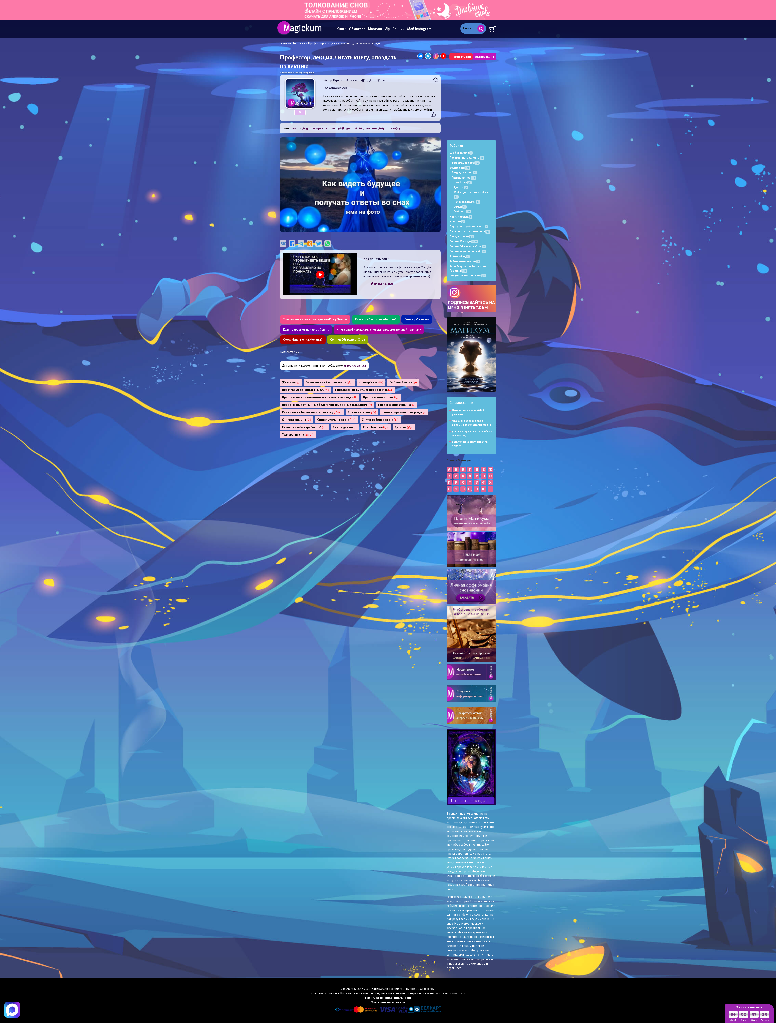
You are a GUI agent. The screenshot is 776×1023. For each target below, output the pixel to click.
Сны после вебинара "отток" (304, 427)
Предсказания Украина (396, 404)
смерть (301, 128)
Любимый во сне (403, 382)
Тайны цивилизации (464, 261)
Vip (387, 29)
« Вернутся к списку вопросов (297, 72)
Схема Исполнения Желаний (303, 339)
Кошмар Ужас (371, 382)
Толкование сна (298, 434)
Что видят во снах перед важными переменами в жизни (471, 423)
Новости (457, 221)
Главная (285, 43)
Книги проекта (460, 216)
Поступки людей (466, 201)
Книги (341, 29)
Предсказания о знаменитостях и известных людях (319, 397)
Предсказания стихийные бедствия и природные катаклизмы (327, 404)
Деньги (460, 187)
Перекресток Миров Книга (468, 226)
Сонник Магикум (463, 241)
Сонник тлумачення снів (467, 251)
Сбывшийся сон (362, 412)
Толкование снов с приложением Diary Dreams (315, 319)
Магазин (375, 29)
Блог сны (299, 43)
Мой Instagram (419, 29)
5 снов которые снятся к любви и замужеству (472, 433)
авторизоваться (354, 365)
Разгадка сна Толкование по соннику (312, 412)
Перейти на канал (378, 284)
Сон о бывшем (376, 427)
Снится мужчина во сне (336, 419)
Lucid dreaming (461, 152)
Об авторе (357, 29)
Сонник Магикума (416, 319)
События (462, 211)
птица (395, 128)
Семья (460, 206)
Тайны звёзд (459, 256)
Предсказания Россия (381, 397)
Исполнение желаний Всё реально (468, 412)
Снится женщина (296, 419)
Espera (338, 80)
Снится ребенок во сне (380, 419)
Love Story (462, 182)
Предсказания (461, 236)
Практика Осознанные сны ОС (305, 389)
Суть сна (404, 427)
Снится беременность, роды (404, 412)
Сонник (398, 29)
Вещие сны (459, 167)
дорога (355, 128)
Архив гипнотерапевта (466, 157)
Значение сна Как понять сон (329, 382)
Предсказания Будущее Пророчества (364, 389)
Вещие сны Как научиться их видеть (470, 443)
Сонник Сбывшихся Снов (347, 339)
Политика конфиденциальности (388, 997)
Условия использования (388, 1002)
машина (376, 128)
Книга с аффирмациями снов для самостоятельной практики (379, 329)
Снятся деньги (345, 427)
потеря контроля (328, 128)
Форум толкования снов (467, 275)
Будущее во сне (464, 172)
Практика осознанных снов (469, 231)
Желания (291, 382)
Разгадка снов (463, 177)
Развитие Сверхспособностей (376, 319)
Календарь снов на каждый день (306, 329)
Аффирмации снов (464, 162)
